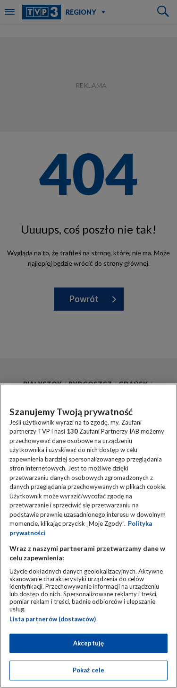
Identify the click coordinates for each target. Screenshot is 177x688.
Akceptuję (88, 643)
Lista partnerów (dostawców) (52, 619)
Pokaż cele (88, 670)
